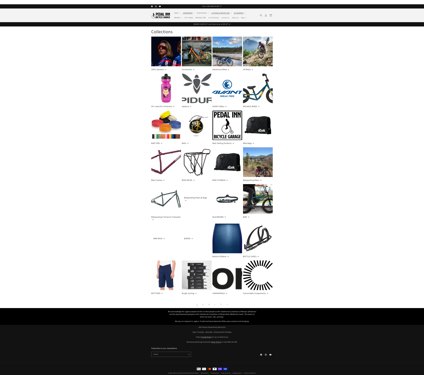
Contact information (250, 373)
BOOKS (187, 238)
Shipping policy (237, 373)
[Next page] (226, 304)
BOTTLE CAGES (249, 256)
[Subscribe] (188, 354)
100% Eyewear (157, 69)
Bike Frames (156, 180)
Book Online (216, 342)
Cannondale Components (254, 293)
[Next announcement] (272, 2)
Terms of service (225, 373)
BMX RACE (157, 238)
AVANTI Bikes (218, 106)
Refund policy (205, 373)
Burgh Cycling (188, 293)
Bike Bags (247, 143)
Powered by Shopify (193, 373)
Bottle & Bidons (219, 256)
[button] (177, 13)
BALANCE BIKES (250, 106)
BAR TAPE (155, 143)
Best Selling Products (222, 143)
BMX (245, 217)
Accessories (187, 69)
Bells (184, 143)
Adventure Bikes (219, 69)
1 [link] (197, 304)
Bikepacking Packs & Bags (195, 197)
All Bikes (247, 69)
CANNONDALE (218, 293)
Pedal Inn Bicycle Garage (180, 373)
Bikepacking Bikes (251, 180)
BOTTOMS (155, 293)
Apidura (185, 106)
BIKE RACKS (187, 180)
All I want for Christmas (161, 106)
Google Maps (206, 337)
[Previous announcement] (152, 2)
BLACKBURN (217, 217)
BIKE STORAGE (218, 180)
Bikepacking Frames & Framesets (166, 217)
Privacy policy (215, 373)
